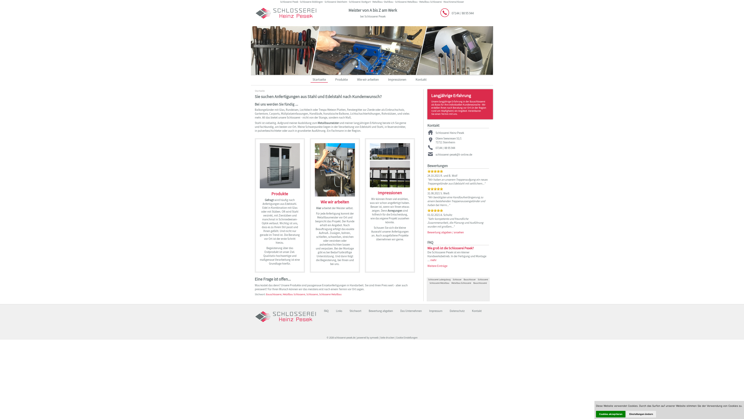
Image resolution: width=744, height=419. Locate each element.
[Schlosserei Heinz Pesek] (286, 20)
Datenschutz (457, 311)
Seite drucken (387, 337)
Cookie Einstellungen (407, 337)
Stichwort (355, 311)
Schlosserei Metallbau (330, 294)
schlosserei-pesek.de (344, 337)
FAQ (326, 311)
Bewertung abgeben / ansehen (445, 232)
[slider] (435, 171)
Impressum (435, 311)
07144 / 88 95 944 (463, 13)
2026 (331, 337)
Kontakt (421, 79)
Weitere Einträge (437, 266)
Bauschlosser (470, 279)
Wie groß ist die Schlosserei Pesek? (450, 248)
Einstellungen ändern (641, 414)
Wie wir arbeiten (368, 79)
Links (339, 311)
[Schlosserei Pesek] (285, 324)
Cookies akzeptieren (610, 414)
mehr (433, 260)
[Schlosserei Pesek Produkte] (280, 187)
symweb (374, 337)
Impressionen (397, 79)
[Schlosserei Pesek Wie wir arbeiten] (335, 195)
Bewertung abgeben (381, 311)
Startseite (319, 79)
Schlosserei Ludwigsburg (439, 279)
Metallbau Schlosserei (294, 294)
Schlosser (457, 279)
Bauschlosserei (274, 294)
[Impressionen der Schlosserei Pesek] (390, 186)
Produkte (341, 79)
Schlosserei (312, 294)
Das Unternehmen (411, 311)
